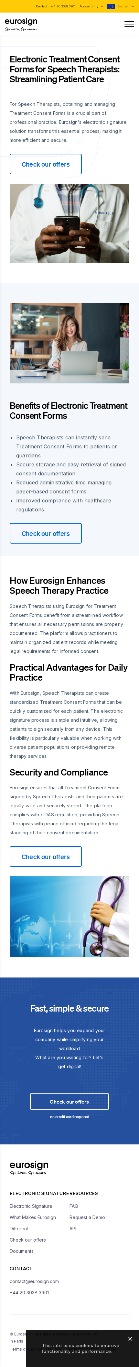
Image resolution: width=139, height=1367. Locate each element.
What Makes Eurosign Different (33, 1223)
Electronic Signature (31, 1206)
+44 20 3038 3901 (62, 6)
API (73, 1228)
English (123, 6)
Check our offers (46, 164)
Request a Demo (87, 1217)
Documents (22, 1251)
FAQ (74, 1206)
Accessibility (89, 6)
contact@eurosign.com (34, 1281)
